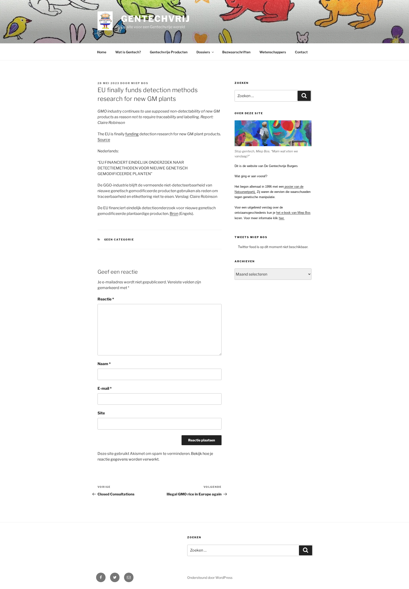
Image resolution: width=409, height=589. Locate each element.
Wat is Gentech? (128, 52)
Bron (174, 213)
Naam (104, 364)
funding (132, 134)
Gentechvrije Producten (168, 52)
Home (101, 52)
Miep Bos (139, 83)
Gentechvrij (155, 19)
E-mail (105, 388)
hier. (282, 218)
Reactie (106, 299)
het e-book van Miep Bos (293, 212)
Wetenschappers (272, 52)
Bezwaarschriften (236, 52)
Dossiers (203, 52)
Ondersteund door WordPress (209, 577)
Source (104, 139)
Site (101, 413)
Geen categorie (119, 239)
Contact (301, 52)
